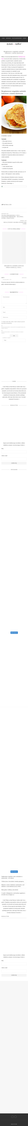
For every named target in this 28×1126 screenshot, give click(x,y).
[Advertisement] (14, 18)
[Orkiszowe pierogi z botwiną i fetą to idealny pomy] (14, 551)
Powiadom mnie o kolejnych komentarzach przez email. (13, 328)
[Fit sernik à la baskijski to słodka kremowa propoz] (14, 621)
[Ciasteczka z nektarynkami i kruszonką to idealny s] (14, 481)
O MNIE (3, 38)
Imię (2, 448)
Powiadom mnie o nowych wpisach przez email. (12, 332)
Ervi (2, 277)
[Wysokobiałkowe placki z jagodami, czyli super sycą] (14, 516)
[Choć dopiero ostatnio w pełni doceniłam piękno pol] (14, 604)
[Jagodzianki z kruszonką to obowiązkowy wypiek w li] (14, 586)
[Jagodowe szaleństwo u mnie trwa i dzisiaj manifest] (14, 569)
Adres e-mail (4, 455)
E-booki (24, 38)
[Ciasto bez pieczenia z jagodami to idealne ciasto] (14, 534)
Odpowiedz (24, 277)
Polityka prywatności (17, 38)
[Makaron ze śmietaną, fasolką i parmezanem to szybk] (14, 499)
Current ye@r (6, 337)
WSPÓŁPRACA (8, 38)
